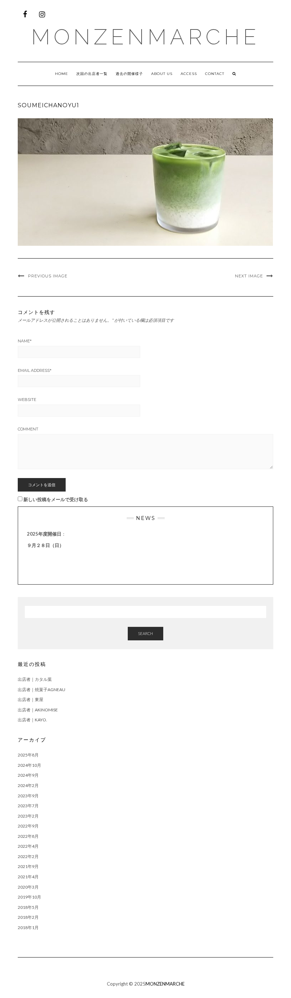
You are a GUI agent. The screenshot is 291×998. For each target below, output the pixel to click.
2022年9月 (28, 826)
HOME (61, 73)
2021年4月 (28, 876)
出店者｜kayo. (32, 719)
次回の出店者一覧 (92, 73)
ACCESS (189, 73)
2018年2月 (28, 917)
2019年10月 (29, 897)
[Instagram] (42, 14)
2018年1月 (28, 927)
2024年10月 (29, 765)
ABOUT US (161, 73)
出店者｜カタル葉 (35, 679)
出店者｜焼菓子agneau (41, 689)
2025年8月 (28, 755)
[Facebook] (25, 14)
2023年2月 (28, 816)
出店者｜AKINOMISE (38, 709)
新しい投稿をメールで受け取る (55, 499)
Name (25, 340)
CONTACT (214, 73)
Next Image (249, 275)
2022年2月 (28, 856)
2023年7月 (28, 805)
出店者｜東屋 (30, 699)
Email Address (34, 370)
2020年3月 (28, 887)
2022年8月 (28, 836)
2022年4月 (28, 846)
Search (145, 633)
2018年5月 (28, 907)
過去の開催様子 (129, 73)
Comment (28, 429)
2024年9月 (28, 775)
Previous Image (47, 275)
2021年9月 (28, 866)
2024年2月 (28, 785)
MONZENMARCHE (145, 37)
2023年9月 (28, 795)
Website (27, 399)
